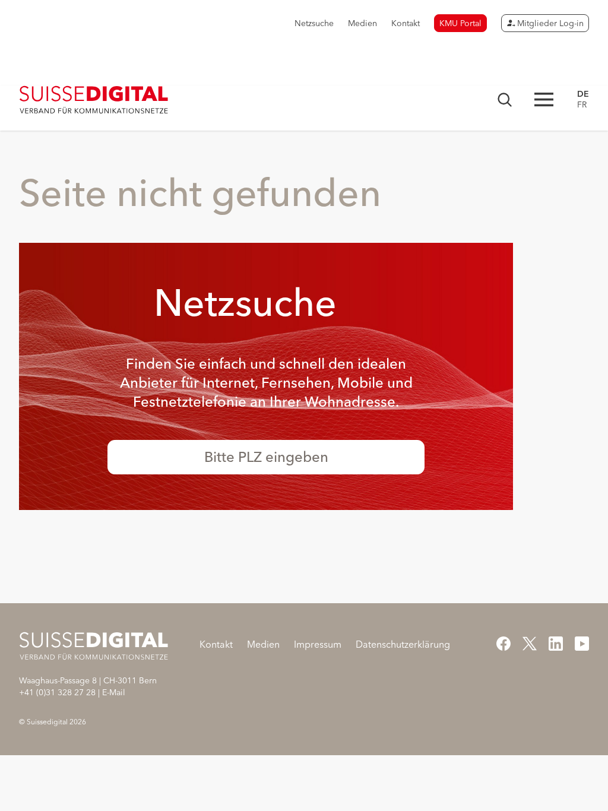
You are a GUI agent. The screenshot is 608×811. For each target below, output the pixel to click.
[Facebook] (503, 643)
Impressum (317, 644)
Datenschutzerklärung (403, 644)
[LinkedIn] (556, 643)
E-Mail (113, 692)
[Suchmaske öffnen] (504, 99)
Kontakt (405, 23)
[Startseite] (94, 99)
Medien (362, 23)
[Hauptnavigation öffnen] (543, 99)
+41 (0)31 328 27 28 (57, 692)
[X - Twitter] (529, 643)
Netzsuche (314, 23)
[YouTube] (582, 643)
